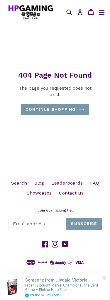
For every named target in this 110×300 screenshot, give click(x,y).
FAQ (94, 183)
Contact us (71, 193)
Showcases (39, 193)
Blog (39, 183)
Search (19, 183)
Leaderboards (67, 183)
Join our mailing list (55, 210)
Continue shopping (51, 109)
